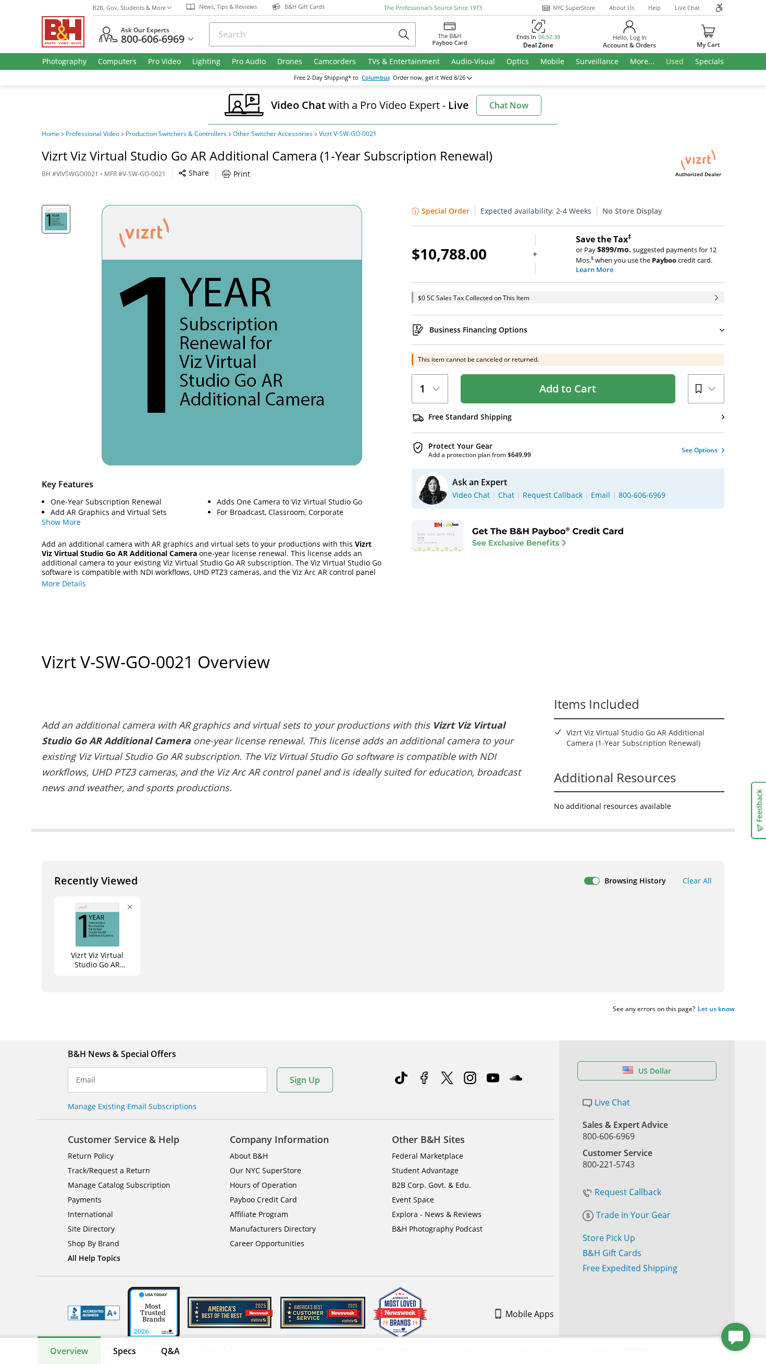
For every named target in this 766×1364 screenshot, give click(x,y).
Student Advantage (425, 1170)
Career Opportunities (267, 1243)
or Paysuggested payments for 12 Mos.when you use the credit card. (646, 254)
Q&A (170, 1351)
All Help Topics (94, 1258)
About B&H (249, 1156)
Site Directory (91, 1229)
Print (241, 174)
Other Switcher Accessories (273, 134)
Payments (85, 1200)
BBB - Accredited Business (94, 1313)
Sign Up (305, 1080)
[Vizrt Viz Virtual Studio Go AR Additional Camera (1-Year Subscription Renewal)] (232, 335)
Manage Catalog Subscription (119, 1185)
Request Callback (628, 1192)
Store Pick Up (609, 1238)
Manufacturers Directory (273, 1229)
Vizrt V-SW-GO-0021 (348, 134)
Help (654, 7)
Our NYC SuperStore (265, 1170)
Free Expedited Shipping (630, 1268)
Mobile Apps (529, 1314)
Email (85, 1080)
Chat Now (508, 105)
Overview (69, 1351)
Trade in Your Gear (633, 1215)
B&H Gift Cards (612, 1253)
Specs (124, 1351)
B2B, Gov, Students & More (129, 7)
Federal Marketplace (427, 1156)
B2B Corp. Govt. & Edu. (431, 1185)
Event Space (413, 1200)
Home (50, 134)
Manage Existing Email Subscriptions (132, 1106)
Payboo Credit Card (263, 1200)
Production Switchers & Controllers (176, 134)
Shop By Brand (93, 1243)
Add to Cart (567, 389)
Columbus (376, 77)
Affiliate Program (259, 1214)
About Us (621, 7)
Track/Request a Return (109, 1170)
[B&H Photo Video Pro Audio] (67, 31)
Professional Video (92, 134)
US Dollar (654, 1071)
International (90, 1214)
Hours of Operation (263, 1185)
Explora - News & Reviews (436, 1214)
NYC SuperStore (574, 7)
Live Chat (687, 7)
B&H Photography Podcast (437, 1229)
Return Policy (91, 1156)
